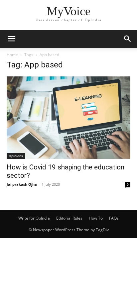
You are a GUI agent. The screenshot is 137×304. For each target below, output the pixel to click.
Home (12, 54)
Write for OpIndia (34, 218)
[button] (11, 39)
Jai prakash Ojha (22, 184)
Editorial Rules (69, 218)
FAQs (114, 218)
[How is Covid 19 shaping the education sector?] (68, 117)
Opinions (16, 155)
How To (96, 218)
